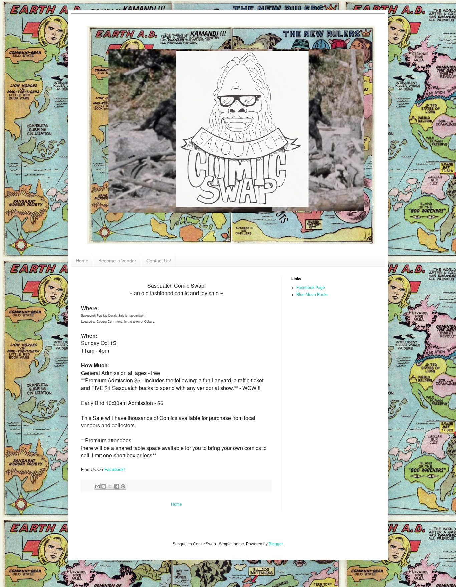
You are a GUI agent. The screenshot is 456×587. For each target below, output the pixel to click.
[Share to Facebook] (116, 486)
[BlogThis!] (103, 486)
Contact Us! (158, 260)
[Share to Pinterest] (123, 486)
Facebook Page (310, 287)
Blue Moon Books (312, 294)
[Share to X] (110, 486)
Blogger (276, 544)
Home (82, 260)
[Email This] (97, 486)
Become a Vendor (117, 260)
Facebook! (114, 469)
